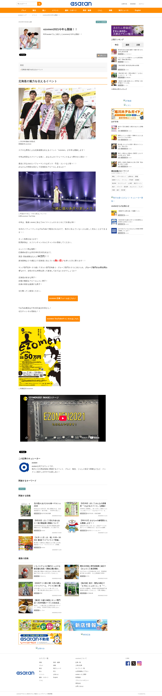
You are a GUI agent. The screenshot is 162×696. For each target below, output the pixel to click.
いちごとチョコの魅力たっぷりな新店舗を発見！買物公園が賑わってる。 (47, 568)
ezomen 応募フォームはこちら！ (63, 298)
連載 (110, 10)
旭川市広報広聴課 (46, 513)
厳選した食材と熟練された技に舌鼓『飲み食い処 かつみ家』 (130, 163)
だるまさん (43, 576)
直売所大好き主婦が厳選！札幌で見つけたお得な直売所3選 (130, 50)
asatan (34, 463)
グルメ (23, 10)
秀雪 (41, 593)
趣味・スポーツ (71, 10)
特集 (40, 662)
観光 (34, 10)
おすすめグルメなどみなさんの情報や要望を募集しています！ (130, 229)
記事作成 (124, 4)
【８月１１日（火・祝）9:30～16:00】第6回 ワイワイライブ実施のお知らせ (47, 540)
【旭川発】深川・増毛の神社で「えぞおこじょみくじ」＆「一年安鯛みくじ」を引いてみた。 (93, 585)
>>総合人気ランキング (119, 89)
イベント (55, 10)
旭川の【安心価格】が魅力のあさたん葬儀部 (130, 127)
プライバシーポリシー (82, 680)
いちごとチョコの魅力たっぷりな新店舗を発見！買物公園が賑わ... (130, 58)
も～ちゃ (42, 610)
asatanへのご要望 (80, 674)
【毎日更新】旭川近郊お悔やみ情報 (128, 65)
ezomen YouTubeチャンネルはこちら (63, 319)
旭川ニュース (123, 10)
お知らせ (56, 674)
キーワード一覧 (80, 668)
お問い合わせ (79, 686)
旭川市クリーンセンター (94, 530)
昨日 (116, 45)
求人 (54, 671)
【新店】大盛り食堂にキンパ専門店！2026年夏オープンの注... (130, 82)
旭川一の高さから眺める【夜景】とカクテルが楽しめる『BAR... (130, 154)
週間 (127, 45)
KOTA (87, 576)
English (138, 10)
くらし (100, 10)
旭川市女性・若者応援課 (94, 513)
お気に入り (102, 55)
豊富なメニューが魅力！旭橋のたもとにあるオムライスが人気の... (130, 136)
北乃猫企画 (90, 593)
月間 (138, 45)
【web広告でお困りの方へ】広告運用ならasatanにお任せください (130, 221)
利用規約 (78, 677)
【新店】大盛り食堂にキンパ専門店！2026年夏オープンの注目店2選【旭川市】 (47, 602)
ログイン (141, 4)
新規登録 (133, 4)
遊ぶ (44, 10)
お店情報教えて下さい (82, 671)
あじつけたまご (127, 54)
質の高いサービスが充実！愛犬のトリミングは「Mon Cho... (130, 145)
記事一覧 (78, 662)
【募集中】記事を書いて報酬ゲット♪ (129, 211)
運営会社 (78, 683)
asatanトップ (22, 15)
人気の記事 (78, 665)
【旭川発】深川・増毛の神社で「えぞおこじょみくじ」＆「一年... (130, 74)
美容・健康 (87, 10)
